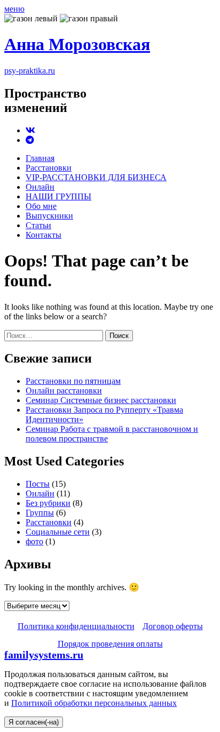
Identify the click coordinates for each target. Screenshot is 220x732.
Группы (40, 512)
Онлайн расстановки (64, 390)
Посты (38, 483)
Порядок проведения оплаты (110, 643)
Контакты (43, 234)
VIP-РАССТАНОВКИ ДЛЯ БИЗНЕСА (96, 177)
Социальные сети (58, 531)
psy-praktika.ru (29, 70)
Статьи (38, 225)
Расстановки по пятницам (73, 380)
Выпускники (49, 215)
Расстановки (49, 167)
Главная (40, 158)
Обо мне (41, 206)
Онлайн (40, 186)
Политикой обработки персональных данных (94, 702)
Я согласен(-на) (34, 722)
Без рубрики (48, 503)
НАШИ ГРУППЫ (58, 196)
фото (34, 541)
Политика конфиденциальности (76, 626)
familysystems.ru (43, 655)
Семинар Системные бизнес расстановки (101, 400)
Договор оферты (173, 626)
